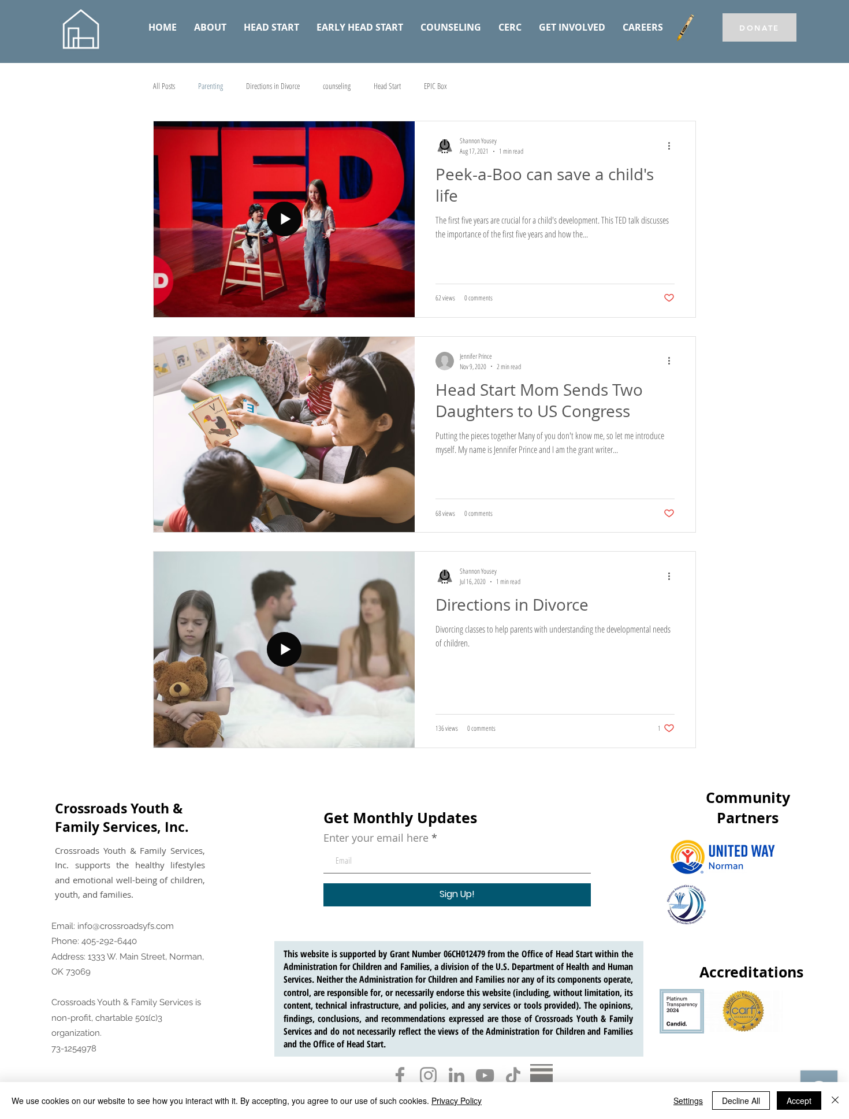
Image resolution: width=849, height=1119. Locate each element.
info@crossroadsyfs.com (125, 926)
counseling (337, 85)
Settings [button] (688, 1100)
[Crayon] (685, 28)
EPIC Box (435, 85)
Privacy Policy (456, 1100)
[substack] (541, 1075)
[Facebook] (400, 1075)
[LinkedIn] (456, 1075)
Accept (799, 1100)
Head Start (387, 85)
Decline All (741, 1100)
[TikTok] (513, 1075)
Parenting (210, 85)
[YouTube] (485, 1075)
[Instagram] (428, 1075)
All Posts (164, 85)
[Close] (835, 1100)
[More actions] (673, 146)
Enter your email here (376, 837)
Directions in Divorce (273, 85)
